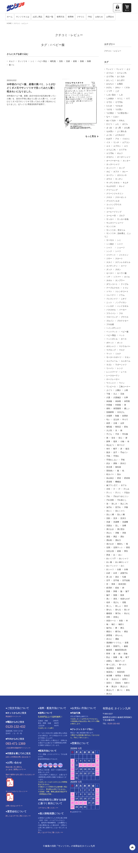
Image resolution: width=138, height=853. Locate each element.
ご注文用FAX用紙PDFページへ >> (18, 748)
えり (128, 69)
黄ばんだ (124, 686)
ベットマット (112, 332)
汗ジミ (118, 492)
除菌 (89, 61)
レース (124, 372)
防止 (108, 657)
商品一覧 (49, 17)
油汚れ (109, 507)
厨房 (108, 423)
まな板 (127, 128)
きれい (118, 87)
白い (120, 555)
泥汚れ (118, 507)
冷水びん (121, 412)
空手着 (116, 580)
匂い (108, 419)
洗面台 (109, 525)
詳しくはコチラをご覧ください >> (18, 816)
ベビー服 (124, 332)
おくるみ (121, 76)
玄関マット (118, 547)
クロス (109, 197)
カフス (116, 171)
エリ (126, 146)
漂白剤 (109, 540)
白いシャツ (123, 558)
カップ (122, 168)
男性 (126, 551)
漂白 (122, 536)
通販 (117, 639)
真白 (117, 577)
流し (117, 525)
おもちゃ (110, 84)
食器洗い (110, 672)
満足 (115, 536)
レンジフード (112, 372)
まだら (125, 124)
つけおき (119, 106)
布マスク (121, 445)
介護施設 (117, 397)
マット (109, 354)
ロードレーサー (113, 379)
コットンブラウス (113, 204)
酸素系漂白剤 (121, 650)
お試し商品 (37, 17)
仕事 (126, 397)
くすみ (127, 87)
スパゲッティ (112, 266)
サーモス (110, 240)
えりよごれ (122, 73)
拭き (108, 463)
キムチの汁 (111, 186)
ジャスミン (123, 255)
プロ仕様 (110, 324)
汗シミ (109, 492)
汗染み (127, 492)
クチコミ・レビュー (21, 23)
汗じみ (126, 489)
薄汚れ (118, 613)
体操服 (109, 401)
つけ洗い (119, 109)
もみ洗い (110, 131)
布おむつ (110, 445)
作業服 (109, 405)
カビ (108, 171)
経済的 (109, 588)
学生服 (125, 434)
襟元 (122, 628)
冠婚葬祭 (110, 412)
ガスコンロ (122, 175)
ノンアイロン (121, 302)
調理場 (109, 635)
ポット (120, 343)
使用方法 (60, 17)
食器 (119, 668)
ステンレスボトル (122, 262)
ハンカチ (110, 306)
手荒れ (116, 456)
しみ (121, 95)
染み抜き (110, 478)
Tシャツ (109, 69)
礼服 (124, 577)
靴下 (127, 657)
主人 (115, 394)
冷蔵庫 (109, 416)
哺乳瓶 (53, 61)
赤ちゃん (119, 635)
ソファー (117, 277)
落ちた (109, 610)
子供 (117, 434)
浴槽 (124, 525)
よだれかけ (120, 135)
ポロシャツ (111, 346)
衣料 (108, 617)
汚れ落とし (122, 500)
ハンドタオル (122, 306)
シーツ (118, 251)
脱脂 (115, 595)
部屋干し (117, 646)
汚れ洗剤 (110, 500)
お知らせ (99, 17)
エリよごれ (111, 150)
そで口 (109, 102)
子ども (109, 434)
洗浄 (115, 518)
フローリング (112, 317)
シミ (32, 61)
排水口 (123, 463)
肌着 (82, 61)
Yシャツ (119, 69)
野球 (108, 654)
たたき (109, 106)
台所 (122, 423)
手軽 (123, 460)
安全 (113, 438)
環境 (128, 547)
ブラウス (124, 317)
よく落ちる (122, 131)
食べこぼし (111, 664)
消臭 (124, 533)
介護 (108, 397)
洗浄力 (123, 518)
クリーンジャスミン (114, 193)
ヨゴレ (109, 365)
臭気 (115, 599)
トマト (109, 291)
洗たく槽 (110, 514)
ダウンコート (112, 284)
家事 (108, 441)
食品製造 (110, 668)
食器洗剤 (121, 672)
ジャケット (111, 255)
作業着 (118, 405)
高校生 (118, 683)
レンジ (120, 368)
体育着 (127, 401)
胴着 (115, 591)
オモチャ (110, 157)
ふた (117, 124)
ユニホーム (125, 361)
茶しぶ (118, 606)
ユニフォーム (112, 361)
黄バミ (12, 65)
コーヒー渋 (111, 215)
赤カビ (109, 639)
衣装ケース (111, 621)
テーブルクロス (113, 288)
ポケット (110, 343)
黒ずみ (109, 694)
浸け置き (121, 529)
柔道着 (109, 482)
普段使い (110, 471)
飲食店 (127, 675)
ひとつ (109, 124)
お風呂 (120, 84)
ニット (109, 302)
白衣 (115, 573)
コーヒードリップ (113, 212)
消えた (109, 533)
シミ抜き (110, 244)
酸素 (126, 646)
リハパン (110, 368)
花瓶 (124, 602)
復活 (127, 449)
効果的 (125, 416)
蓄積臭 (109, 613)
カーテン (110, 175)
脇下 (127, 591)
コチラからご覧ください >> (48, 808)
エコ (108, 146)
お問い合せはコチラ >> (14, 806)
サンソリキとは (22, 17)
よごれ (109, 135)
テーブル (124, 284)
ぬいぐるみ (111, 120)
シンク (109, 251)
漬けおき (110, 544)
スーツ (124, 266)
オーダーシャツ (123, 157)
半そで (125, 419)
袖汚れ (109, 628)
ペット (122, 335)
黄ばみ (114, 686)
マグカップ (111, 350)
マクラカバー (124, 346)
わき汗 (109, 139)
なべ (108, 117)
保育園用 (117, 408)
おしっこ (110, 80)
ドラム (122, 295)
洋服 (126, 507)
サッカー (110, 219)
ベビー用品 (42, 61)
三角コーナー (124, 386)
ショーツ (121, 247)
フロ (121, 313)
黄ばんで (110, 690)
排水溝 (109, 467)
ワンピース (111, 386)
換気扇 (118, 467)
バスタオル (111, 310)
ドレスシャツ (112, 299)
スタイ (109, 262)
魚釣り (127, 683)
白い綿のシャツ (121, 562)
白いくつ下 (111, 558)
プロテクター (122, 321)
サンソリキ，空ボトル (115, 230)
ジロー (109, 258)
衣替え (116, 617)
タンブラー (120, 280)
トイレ (125, 288)
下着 (108, 394)
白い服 (109, 562)
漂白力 (118, 540)
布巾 (108, 449)
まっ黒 (118, 128)
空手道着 (126, 580)
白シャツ (110, 569)
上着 (126, 390)
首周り (125, 679)
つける (109, 109)
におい (116, 117)
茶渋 (126, 606)
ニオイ (124, 299)
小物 (122, 441)
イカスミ (126, 139)
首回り (109, 683)
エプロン (117, 146)
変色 (126, 427)
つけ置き (110, 113)
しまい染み (111, 95)
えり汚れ (110, 76)
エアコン (126, 142)
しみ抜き (110, 98)
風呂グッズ (120, 661)
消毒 (117, 533)
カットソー (111, 168)
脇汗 (108, 595)
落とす (127, 610)
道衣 (108, 646)
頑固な (109, 661)
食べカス (123, 664)
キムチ (125, 182)
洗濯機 (125, 522)
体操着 (118, 401)
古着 (115, 423)
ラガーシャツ (121, 365)
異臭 (108, 555)
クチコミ (80, 17)
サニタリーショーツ (114, 223)
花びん (116, 602)
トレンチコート (121, 291)
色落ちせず (125, 599)
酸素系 (109, 650)
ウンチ (116, 142)
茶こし (109, 606)
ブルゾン (110, 321)
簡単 (113, 584)
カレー (125, 171)
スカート (119, 258)
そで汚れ (119, 102)
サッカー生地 (122, 219)
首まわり (115, 679)
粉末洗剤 (122, 584)
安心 (120, 438)
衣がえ (127, 613)
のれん (122, 120)
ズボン (118, 269)
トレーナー (111, 295)
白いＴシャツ (112, 566)
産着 (75, 61)
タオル (109, 280)
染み (119, 474)
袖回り (121, 624)
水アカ (124, 485)
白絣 (108, 573)
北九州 (116, 419)
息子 (115, 452)
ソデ (108, 277)
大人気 (109, 430)
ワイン (122, 383)
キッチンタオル (113, 182)
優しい (127, 408)
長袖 (125, 654)
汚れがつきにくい (120, 496)
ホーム (10, 17)
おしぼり (121, 80)
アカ (117, 139)
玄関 (108, 547)
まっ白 (109, 128)
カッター (126, 161)
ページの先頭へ (132, 847)
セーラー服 (122, 273)
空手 (108, 580)
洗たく (109, 511)
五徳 (122, 394)
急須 (108, 452)
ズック (109, 269)
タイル (127, 277)
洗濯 (68, 61)
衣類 (121, 621)
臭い (108, 599)
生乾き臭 (110, 551)
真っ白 (109, 577)
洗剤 (61, 61)
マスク (122, 350)
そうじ (120, 98)
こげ (117, 91)
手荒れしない (112, 460)
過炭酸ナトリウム (113, 642)
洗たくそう (120, 511)
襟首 (126, 631)
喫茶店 (118, 427)
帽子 (115, 449)
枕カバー (110, 474)
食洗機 (109, 675)
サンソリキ (22, 61)
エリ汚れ (110, 153)
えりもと (110, 73)
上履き (118, 390)
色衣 (108, 602)
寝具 (115, 441)
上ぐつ (109, 390)
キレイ (122, 186)
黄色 (128, 690)
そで (128, 98)
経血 (117, 588)
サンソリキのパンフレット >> (16, 791)
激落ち (120, 544)
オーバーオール (113, 161)
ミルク (118, 354)
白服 (119, 569)
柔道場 (127, 478)
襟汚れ (118, 631)
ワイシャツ (111, 383)
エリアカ (123, 150)
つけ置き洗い (122, 113)
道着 (126, 642)
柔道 (119, 478)
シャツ (120, 244)
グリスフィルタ (113, 201)
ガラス (109, 179)
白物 (126, 569)
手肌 (108, 456)
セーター (110, 273)
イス (108, 142)
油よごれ (124, 504)
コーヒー (110, 208)
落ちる (118, 610)
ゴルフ (122, 215)
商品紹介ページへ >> (13, 716)
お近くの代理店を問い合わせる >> (18, 757)
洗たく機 (121, 514)
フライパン (111, 313)
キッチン (119, 179)
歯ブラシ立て (112, 485)
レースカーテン (113, 375)
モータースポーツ (113, 357)
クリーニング (112, 190)
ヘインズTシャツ (113, 328)
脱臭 (122, 595)
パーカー (123, 310)
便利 (108, 408)
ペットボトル (112, 339)
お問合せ (110, 17)
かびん (109, 87)
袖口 (113, 624)
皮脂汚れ (124, 573)
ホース (124, 339)
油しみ (114, 504)
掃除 (115, 463)
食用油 (118, 675)
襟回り (109, 631)
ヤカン (127, 357)
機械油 (118, 482)
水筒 (108, 489)
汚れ (108, 496)
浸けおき (110, 529)
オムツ (12, 61)
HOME (9, 23)
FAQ (90, 17)
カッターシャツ (113, 164)
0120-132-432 (15, 726)
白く (123, 566)
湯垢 (108, 536)
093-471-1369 (15, 743)
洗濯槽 (116, 522)
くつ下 (109, 91)
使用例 (70, 17)
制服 (117, 416)
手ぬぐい (124, 452)
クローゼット (121, 197)
